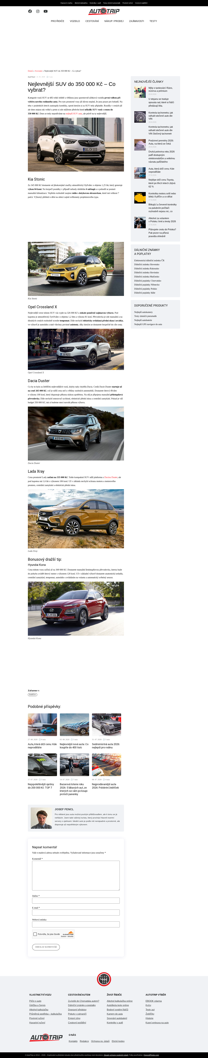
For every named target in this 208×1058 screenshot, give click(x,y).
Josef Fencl (31, 77)
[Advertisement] (104, 47)
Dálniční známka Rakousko (146, 268)
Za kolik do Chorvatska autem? (83, 1001)
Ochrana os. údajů (100, 1041)
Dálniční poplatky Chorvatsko (147, 281)
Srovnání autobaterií (117, 1018)
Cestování (92, 21)
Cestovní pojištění (141, 3)
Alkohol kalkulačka (81, 3)
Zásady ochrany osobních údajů (116, 1055)
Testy (153, 21)
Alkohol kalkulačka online (120, 1001)
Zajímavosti (136, 21)
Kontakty (73, 1041)
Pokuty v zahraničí (77, 1014)
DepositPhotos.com (151, 1055)
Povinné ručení (128, 3)
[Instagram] (37, 11)
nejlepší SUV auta (74, 113)
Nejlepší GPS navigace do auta (148, 324)
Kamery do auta (115, 1014)
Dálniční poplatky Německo (146, 284)
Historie (149, 1018)
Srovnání (38, 71)
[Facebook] (30, 11)
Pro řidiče (57, 21)
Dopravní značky (66, 3)
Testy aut (150, 1009)
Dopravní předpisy (77, 1009)
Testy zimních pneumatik (111, 3)
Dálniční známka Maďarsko (146, 276)
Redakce (84, 1041)
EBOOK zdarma (154, 1001)
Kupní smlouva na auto (157, 1022)
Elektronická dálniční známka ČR (149, 260)
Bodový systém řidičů (117, 1009)
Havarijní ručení (37, 1022)
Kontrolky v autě (95, 3)
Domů (30, 71)
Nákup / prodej (114, 21)
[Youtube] (45, 11)
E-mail (36, 908)
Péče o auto (35, 1001)
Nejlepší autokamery (143, 312)
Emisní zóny (74, 1018)
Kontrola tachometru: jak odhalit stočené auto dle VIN (161, 116)
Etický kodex (118, 1041)
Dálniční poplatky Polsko (145, 289)
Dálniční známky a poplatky (82, 1005)
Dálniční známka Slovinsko (146, 272)
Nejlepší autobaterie (143, 320)
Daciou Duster (110, 477)
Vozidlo (75, 21)
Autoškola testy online (118, 1005)
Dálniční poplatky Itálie (144, 293)
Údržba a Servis (37, 1005)
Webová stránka (39, 920)
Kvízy (148, 1005)
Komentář (37, 859)
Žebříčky (32, 694)
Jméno (36, 896)
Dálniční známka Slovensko (146, 264)
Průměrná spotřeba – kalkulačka (45, 1014)
